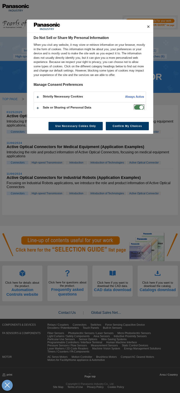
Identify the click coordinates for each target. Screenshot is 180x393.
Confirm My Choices (127, 126)
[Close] (148, 26)
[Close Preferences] (7, 385)
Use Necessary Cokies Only (75, 126)
